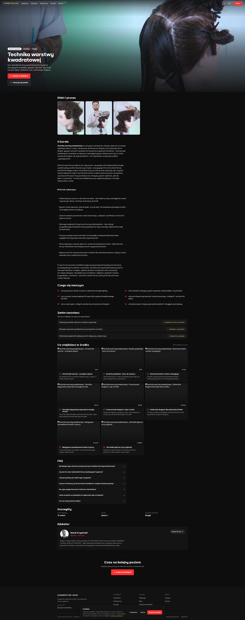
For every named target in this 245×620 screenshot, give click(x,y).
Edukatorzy (44, 3)
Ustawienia (133, 612)
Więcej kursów (176, 531)
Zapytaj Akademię (145, 604)
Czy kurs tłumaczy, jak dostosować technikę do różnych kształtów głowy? (86, 483)
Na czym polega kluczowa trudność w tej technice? (77, 489)
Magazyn (142, 598)
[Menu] (230, 3)
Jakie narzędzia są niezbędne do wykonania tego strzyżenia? (81, 495)
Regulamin (184, 617)
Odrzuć (142, 612)
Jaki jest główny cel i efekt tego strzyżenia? (75, 478)
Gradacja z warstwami (177, 329)
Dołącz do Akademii (20, 76)
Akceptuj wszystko (155, 612)
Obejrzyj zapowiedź (20, 82)
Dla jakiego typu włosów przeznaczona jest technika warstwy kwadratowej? (87, 466)
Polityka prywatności (172, 617)
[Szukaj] (224, 3)
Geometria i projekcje (177, 336)
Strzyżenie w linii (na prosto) (175, 322)
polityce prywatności (117, 616)
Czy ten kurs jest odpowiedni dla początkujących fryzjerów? (81, 472)
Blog (140, 601)
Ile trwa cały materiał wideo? (70, 501)
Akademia (24, 3)
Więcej (60, 3)
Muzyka (53, 3)
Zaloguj (167, 598)
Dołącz (238, 3)
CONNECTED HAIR (11, 3)
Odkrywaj (34, 3)
